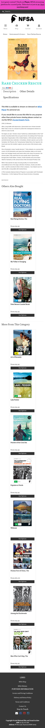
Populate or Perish (17, 485)
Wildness (14, 528)
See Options (22, 230)
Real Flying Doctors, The (19, 219)
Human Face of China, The (20, 571)
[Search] (3, 11)
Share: (4, 88)
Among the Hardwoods (19, 613)
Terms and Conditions (22, 702)
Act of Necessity (16, 357)
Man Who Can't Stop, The (19, 656)
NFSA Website (22, 686)
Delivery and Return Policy (22, 697)
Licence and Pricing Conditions (22, 693)
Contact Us (22, 706)
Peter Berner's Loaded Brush (20, 304)
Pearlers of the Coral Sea (19, 443)
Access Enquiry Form (21, 120)
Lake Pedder (15, 400)
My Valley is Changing (18, 262)
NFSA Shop (22, 682)
